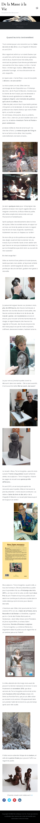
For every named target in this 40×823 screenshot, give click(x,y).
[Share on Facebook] (4, 801)
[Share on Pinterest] (14, 801)
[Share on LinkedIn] (19, 801)
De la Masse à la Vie (13, 7)
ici (31, 795)
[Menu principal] (37, 8)
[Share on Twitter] (9, 801)
